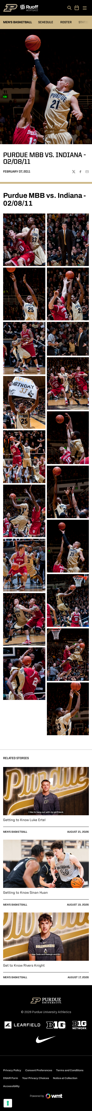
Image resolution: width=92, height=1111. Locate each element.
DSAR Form (10, 1078)
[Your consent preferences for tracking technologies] (8, 1103)
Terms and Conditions (70, 1070)
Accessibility (11, 1086)
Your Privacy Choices (35, 1078)
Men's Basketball (15, 832)
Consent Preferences (38, 1070)
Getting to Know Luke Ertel (24, 820)
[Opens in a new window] (22, 1025)
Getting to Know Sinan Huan (25, 893)
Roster (66, 22)
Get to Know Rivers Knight (24, 965)
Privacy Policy (12, 1070)
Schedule (45, 22)
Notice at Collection (65, 1078)
